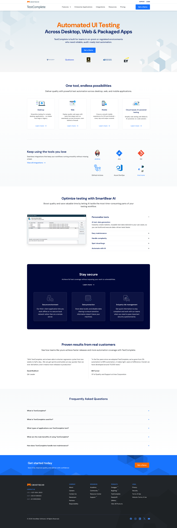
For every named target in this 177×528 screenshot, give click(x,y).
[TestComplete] (39, 7)
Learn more (87, 285)
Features (65, 7)
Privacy (134, 487)
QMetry (113, 500)
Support (142, 1)
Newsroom (72, 497)
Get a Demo (142, 7)
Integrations (100, 7)
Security (135, 491)
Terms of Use (136, 494)
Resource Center (95, 494)
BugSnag (114, 491)
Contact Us (73, 494)
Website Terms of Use (139, 497)
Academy (93, 487)
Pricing (122, 7)
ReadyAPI (114, 497)
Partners (72, 500)
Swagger (114, 487)
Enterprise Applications (83, 7)
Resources (113, 7)
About (71, 487)
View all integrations (35, 163)
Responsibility (73, 504)
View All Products (117, 504)
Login (148, 1)
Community (94, 491)
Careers (71, 491)
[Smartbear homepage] (33, 1)
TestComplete (115, 494)
